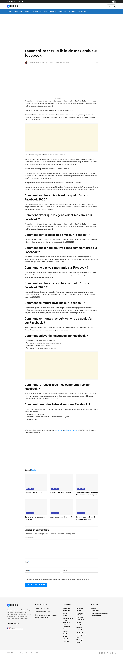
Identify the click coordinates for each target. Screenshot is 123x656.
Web (77, 637)
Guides (93, 608)
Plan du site (95, 610)
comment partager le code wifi (61, 517)
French (12, 628)
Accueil (9, 11)
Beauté (27, 11)
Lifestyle (65, 639)
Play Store (79, 617)
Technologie (37, 11)
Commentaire (30, 538)
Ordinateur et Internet (66, 11)
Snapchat (79, 627)
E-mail (27, 571)
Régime (78, 622)
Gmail (65, 634)
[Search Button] (113, 6)
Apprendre (18, 11)
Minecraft (79, 608)
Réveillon (79, 625)
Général (51, 62)
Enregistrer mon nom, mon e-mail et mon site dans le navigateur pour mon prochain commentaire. (58, 579)
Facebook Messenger (66, 621)
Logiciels (66, 641)
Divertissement (49, 11)
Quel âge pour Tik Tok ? (33, 492)
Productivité (80, 620)
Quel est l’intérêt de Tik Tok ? (60, 492)
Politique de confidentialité (99, 613)
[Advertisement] (61, 30)
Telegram (79, 632)
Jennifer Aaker (35, 62)
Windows (79, 642)
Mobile (78, 610)
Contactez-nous (96, 616)
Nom (27, 562)
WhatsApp (79, 640)
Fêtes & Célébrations (67, 625)
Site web (65, 570)
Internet (65, 636)
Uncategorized (81, 635)
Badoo (65, 613)
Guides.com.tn (15, 653)
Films (64, 629)
